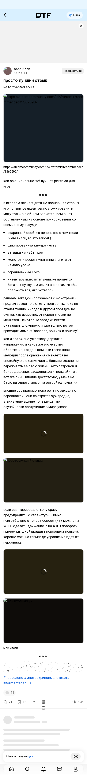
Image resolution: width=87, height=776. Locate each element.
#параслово (13, 678)
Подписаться (73, 70)
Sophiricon (22, 69)
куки (30, 756)
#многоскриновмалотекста (46, 678)
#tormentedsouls (17, 683)
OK (75, 756)
